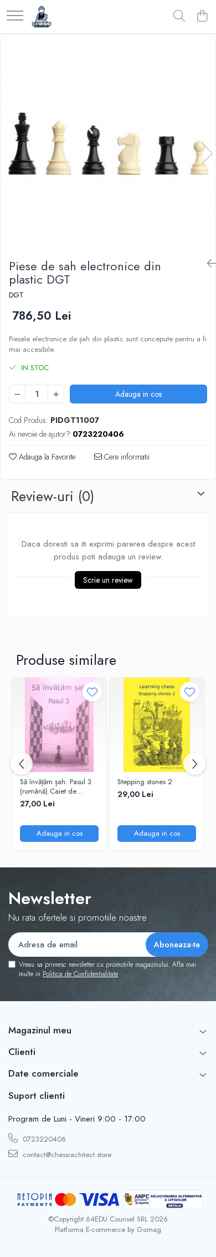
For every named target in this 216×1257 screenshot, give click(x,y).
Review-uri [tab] (52, 496)
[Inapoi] (207, 264)
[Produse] (15, 16)
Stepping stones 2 (144, 782)
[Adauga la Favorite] (92, 691)
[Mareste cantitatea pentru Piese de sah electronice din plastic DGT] (56, 394)
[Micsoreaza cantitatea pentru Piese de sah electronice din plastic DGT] (17, 394)
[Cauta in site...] (179, 16)
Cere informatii (126, 456)
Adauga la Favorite (46, 456)
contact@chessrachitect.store (65, 1154)
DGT (16, 295)
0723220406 (43, 1139)
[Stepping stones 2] (157, 725)
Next (206, 153)
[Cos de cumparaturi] (202, 16)
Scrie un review (108, 579)
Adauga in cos (138, 394)
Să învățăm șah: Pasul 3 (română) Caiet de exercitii (55, 787)
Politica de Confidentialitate (80, 974)
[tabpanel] (108, 142)
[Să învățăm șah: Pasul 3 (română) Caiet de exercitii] (59, 725)
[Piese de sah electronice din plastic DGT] (108, 142)
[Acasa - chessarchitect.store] (41, 17)
